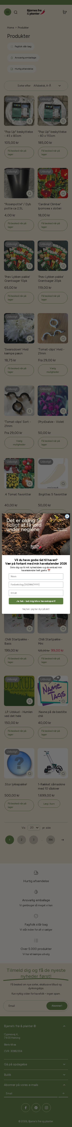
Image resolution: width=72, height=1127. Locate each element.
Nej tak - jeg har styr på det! (36, 609)
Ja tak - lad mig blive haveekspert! (36, 600)
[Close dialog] (67, 516)
